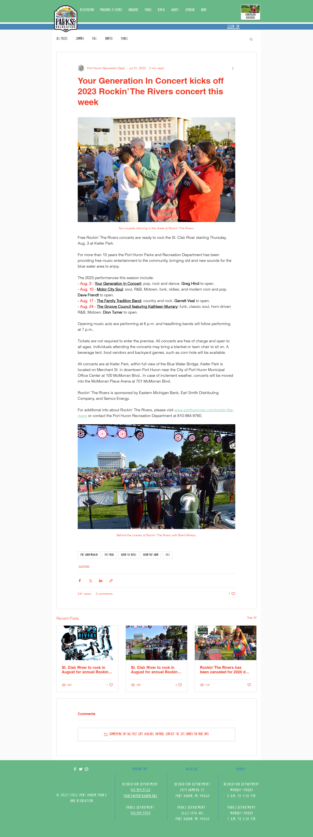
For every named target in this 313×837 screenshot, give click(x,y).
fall (94, 39)
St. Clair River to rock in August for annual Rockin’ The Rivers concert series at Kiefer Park (87, 669)
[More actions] (232, 68)
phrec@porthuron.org (140, 796)
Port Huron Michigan (89, 555)
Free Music (109, 555)
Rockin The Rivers (128, 555)
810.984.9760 (141, 790)
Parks (124, 39)
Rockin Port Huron (150, 555)
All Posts (61, 39)
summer (80, 39)
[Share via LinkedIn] (101, 581)
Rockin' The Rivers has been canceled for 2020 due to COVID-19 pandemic (225, 669)
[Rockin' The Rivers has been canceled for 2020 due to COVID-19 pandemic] (225, 643)
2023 (167, 555)
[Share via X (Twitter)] (90, 581)
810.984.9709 (140, 813)
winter (108, 39)
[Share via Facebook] (80, 581)
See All (252, 617)
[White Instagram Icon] (86, 769)
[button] (148, 10)
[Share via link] (111, 581)
